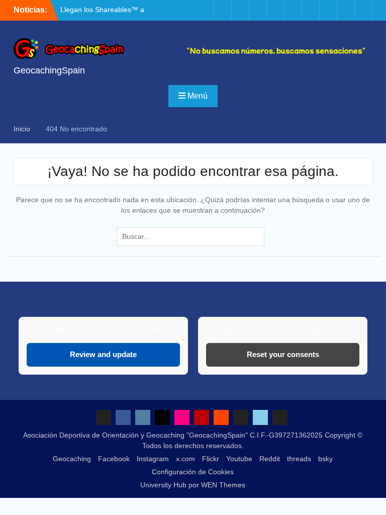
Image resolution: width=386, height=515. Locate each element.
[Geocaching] (205, 10)
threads (299, 459)
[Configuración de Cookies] (363, 10)
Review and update (103, 354)
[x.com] (258, 10)
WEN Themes (223, 485)
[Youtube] (293, 10)
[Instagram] (240, 10)
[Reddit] (311, 10)
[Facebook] (223, 10)
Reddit (269, 459)
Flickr (210, 459)
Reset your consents (283, 354)
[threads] (328, 10)
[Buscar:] (193, 236)
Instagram (153, 459)
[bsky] (346, 10)
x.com (185, 459)
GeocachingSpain (49, 70)
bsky (325, 459)
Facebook (114, 459)
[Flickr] (275, 10)
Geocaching (72, 459)
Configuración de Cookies (193, 472)
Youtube (239, 459)
